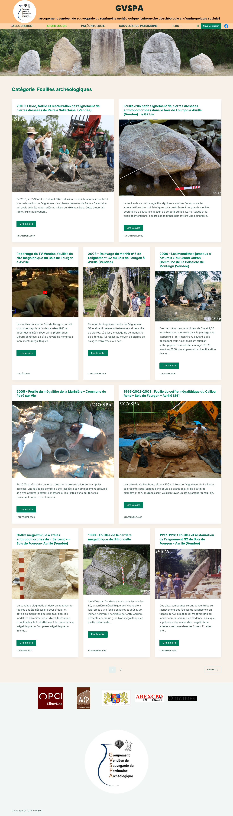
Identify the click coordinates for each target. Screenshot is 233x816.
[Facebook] (226, 26)
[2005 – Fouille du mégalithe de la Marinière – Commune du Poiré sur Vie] (63, 439)
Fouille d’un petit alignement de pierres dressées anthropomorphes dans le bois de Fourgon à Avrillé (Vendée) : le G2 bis (163, 110)
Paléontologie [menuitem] (93, 26)
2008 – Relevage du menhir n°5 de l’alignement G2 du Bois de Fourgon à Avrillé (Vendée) (116, 258)
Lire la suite (28, 224)
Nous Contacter (211, 26)
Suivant (211, 669)
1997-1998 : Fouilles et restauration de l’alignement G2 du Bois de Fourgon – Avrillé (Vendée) (186, 539)
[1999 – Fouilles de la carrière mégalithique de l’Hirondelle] (116, 569)
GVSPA (129, 8)
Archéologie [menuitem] (56, 26)
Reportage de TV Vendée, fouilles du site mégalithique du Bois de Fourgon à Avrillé (44, 258)
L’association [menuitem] (21, 26)
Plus (175, 26)
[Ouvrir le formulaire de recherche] (198, 26)
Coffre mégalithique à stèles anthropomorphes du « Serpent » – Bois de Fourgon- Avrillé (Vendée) (43, 539)
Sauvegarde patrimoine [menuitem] (138, 26)
